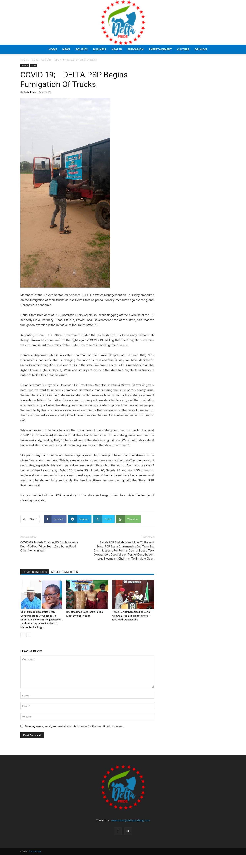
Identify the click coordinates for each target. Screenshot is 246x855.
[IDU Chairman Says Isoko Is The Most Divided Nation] (87, 594)
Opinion (201, 49)
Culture (183, 49)
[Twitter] (128, 831)
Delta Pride (30, 91)
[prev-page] (22, 635)
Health (116, 49)
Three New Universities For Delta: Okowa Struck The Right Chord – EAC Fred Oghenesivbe (131, 615)
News (66, 49)
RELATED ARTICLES (35, 572)
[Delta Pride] (123, 22)
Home (53, 49)
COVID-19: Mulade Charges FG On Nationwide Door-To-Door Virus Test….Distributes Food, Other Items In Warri (49, 546)
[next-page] (29, 635)
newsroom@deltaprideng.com (130, 820)
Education (136, 49)
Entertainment (160, 49)
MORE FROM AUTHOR (64, 572)
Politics (82, 49)
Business (99, 49)
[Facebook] (118, 831)
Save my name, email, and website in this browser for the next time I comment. (73, 726)
